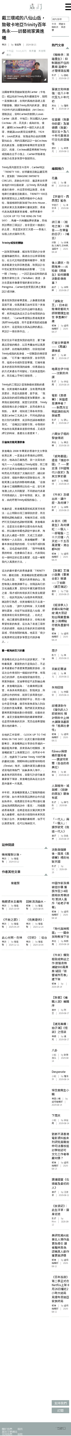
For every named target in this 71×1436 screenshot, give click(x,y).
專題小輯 (56, 1098)
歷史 (54, 148)
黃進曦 (42, 51)
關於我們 (7, 1429)
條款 (20, 1434)
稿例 (20, 1429)
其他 (54, 105)
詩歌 (54, 242)
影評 (54, 75)
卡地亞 (9, 51)
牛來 (54, 24)
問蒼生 (62, 24)
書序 (54, 591)
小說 (54, 182)
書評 (54, 355)
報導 (28, 905)
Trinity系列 (21, 51)
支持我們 (7, 1434)
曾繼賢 (18, 44)
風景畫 (32, 51)
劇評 (54, 287)
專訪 (4, 44)
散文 (54, 655)
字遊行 (55, 205)
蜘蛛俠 (55, 27)
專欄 (54, 1036)
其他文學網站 (9, 1431)
